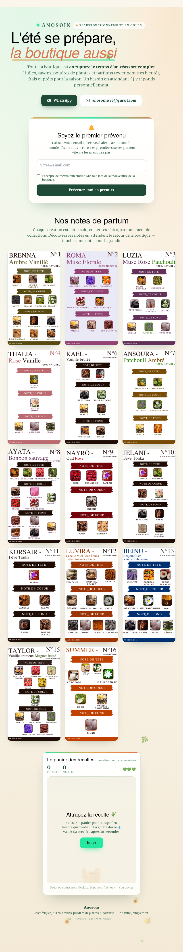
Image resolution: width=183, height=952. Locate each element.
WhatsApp (63, 100)
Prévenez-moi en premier (91, 190)
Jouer (91, 843)
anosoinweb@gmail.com (114, 100)
